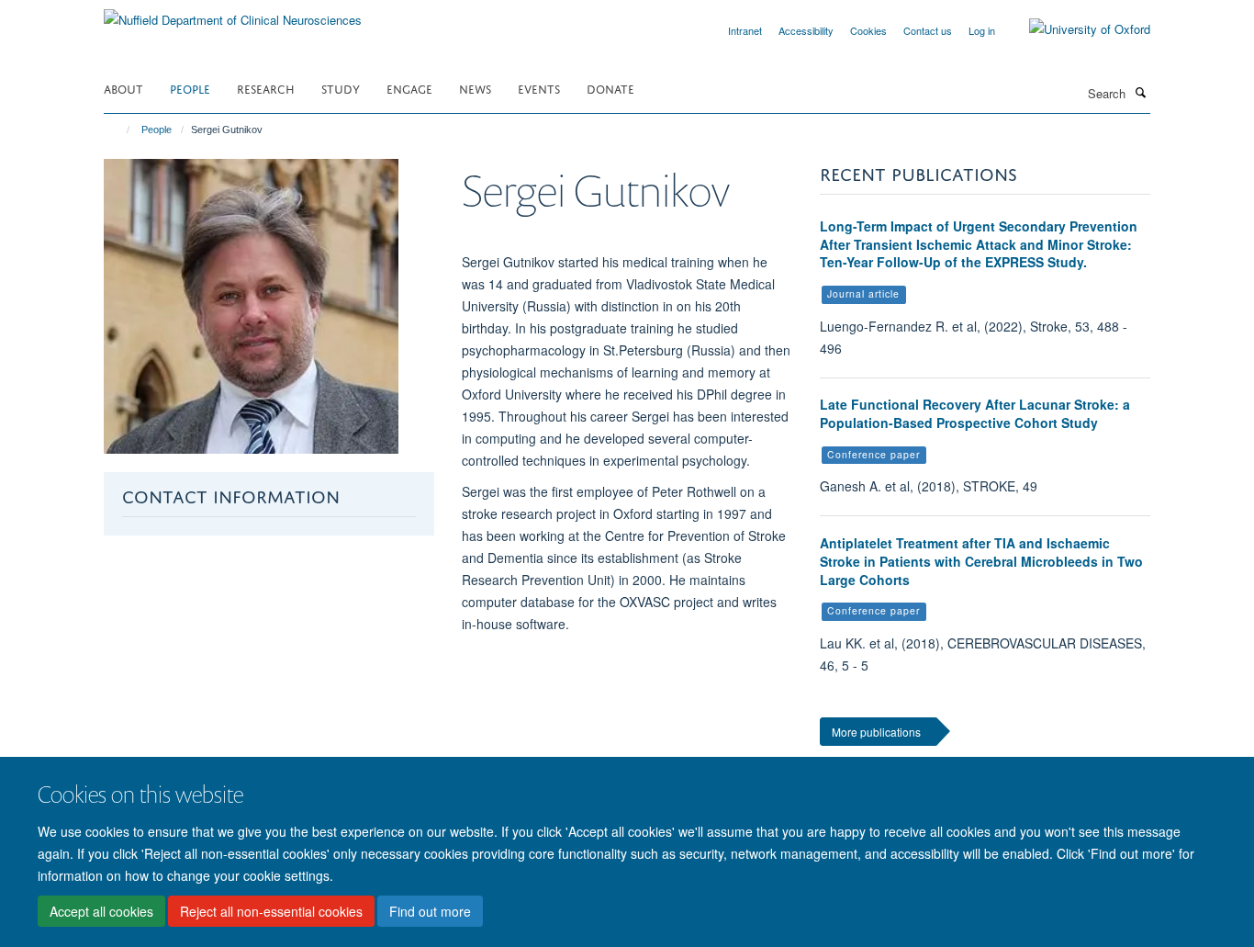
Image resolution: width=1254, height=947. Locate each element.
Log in (981, 30)
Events (539, 87)
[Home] (120, 129)
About (123, 87)
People (190, 87)
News (475, 87)
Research (266, 87)
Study (340, 87)
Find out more (430, 911)
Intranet (745, 30)
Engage (409, 87)
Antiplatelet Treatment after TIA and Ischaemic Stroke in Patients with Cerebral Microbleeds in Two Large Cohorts (981, 561)
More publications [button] (876, 731)
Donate (610, 87)
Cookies (868, 30)
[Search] (1140, 92)
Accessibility (806, 30)
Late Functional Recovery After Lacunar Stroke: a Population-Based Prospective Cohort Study (975, 413)
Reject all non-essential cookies (271, 911)
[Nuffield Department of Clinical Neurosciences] (233, 13)
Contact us (927, 30)
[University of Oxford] (1076, 29)
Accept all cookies (101, 911)
